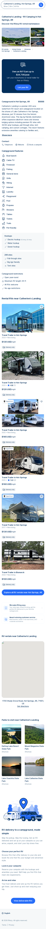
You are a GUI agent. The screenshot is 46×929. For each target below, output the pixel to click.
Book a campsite (35, 145)
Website (21, 145)
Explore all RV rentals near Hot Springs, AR (23, 592)
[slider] (10, 385)
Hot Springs (6, 51)
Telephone (8, 145)
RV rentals (5, 49)
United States (16, 49)
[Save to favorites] (41, 306)
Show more (7, 135)
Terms (4, 925)
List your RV (23, 87)
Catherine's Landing (19, 51)
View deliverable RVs (23, 901)
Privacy (11, 925)
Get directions (23, 706)
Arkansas (27, 49)
